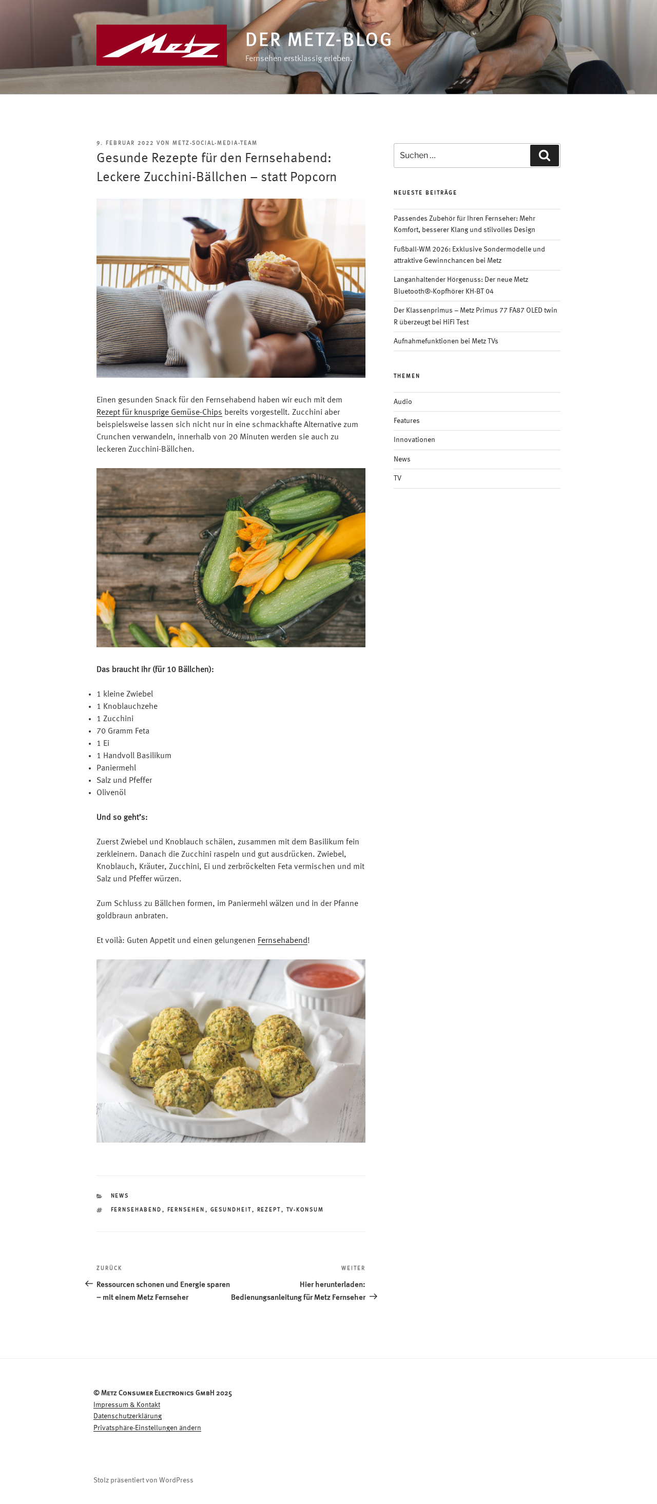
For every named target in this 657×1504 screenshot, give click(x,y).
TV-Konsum (305, 1210)
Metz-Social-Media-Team (215, 143)
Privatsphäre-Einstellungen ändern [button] (147, 1428)
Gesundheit (231, 1210)
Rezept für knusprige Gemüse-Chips (159, 413)
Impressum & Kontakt (126, 1405)
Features (407, 421)
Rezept (269, 1210)
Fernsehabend (282, 941)
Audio (403, 402)
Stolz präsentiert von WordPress (143, 1480)
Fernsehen (186, 1210)
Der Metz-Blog (319, 41)
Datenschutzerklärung (127, 1416)
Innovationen (414, 440)
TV (397, 478)
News (120, 1196)
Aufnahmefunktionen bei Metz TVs (446, 341)
